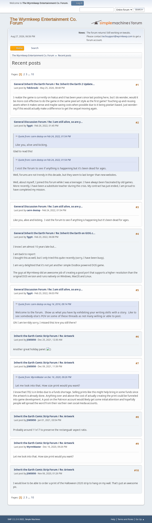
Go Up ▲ (140, 519)
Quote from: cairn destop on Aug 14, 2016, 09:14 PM (44, 304)
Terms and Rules (125, 519)
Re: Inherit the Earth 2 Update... (75, 84)
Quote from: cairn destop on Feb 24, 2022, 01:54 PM (44, 136)
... (29, 74)
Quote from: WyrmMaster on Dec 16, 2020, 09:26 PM (44, 377)
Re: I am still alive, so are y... (65, 122)
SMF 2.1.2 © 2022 (16, 519)
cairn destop (33, 210)
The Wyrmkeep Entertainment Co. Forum (43, 21)
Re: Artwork (67, 336)
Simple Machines (32, 519)
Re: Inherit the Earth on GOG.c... (75, 233)
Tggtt (30, 125)
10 (32, 74)
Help (113, 519)
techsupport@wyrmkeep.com (117, 36)
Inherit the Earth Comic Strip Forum (35, 336)
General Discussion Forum (30, 122)
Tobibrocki (32, 87)
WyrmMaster (34, 446)
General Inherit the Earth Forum (34, 84)
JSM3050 (31, 339)
